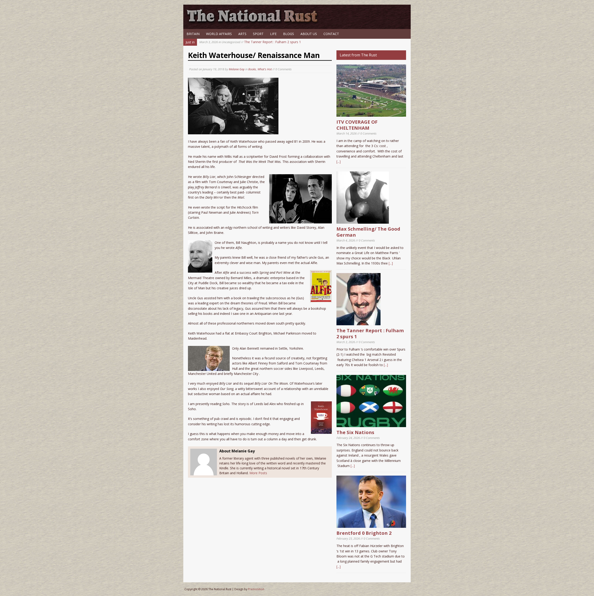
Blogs (288, 34)
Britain (193, 34)
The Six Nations (355, 432)
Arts (242, 34)
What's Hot (265, 69)
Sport (258, 34)
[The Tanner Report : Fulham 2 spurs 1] (358, 322)
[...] (338, 161)
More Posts (258, 473)
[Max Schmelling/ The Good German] (362, 221)
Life (273, 34)
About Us (308, 34)
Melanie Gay (237, 69)
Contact (331, 34)
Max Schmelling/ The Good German (368, 232)
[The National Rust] (254, 22)
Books (252, 69)
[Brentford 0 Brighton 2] (371, 525)
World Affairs (219, 34)
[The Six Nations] (371, 424)
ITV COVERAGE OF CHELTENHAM (357, 125)
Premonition (256, 589)
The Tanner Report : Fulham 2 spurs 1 (250, 42)
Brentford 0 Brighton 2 (363, 533)
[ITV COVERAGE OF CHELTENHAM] (371, 114)
